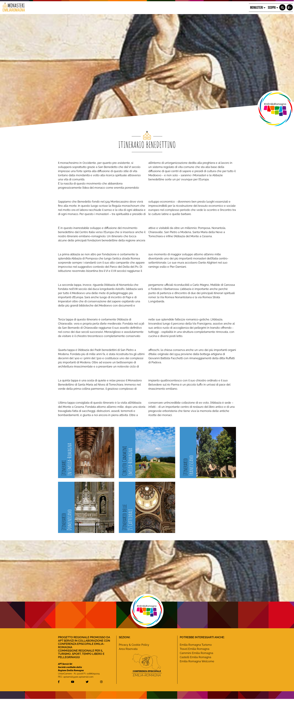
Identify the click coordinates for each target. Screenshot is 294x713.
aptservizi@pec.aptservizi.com (78, 677)
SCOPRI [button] (272, 7)
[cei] (147, 665)
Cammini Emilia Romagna (196, 653)
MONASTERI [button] (257, 7)
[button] (282, 7)
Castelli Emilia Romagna (195, 657)
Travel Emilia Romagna (194, 648)
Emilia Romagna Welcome (197, 661)
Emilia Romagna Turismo (196, 644)
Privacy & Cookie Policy (134, 644)
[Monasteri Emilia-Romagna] (12, 7)
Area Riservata (128, 648)
